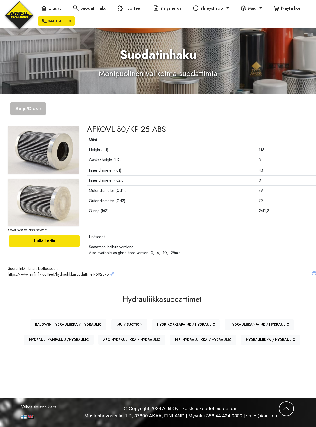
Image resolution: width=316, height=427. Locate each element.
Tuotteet (133, 8)
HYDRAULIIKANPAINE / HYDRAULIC (259, 324)
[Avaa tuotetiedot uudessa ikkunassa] (112, 274)
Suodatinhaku (93, 8)
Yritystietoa (171, 8)
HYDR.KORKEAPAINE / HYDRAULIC (186, 324)
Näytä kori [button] (291, 8)
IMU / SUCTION (129, 324)
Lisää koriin (44, 241)
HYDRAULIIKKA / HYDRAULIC (270, 339)
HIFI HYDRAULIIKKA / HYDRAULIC (203, 339)
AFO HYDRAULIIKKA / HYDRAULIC (131, 339)
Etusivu (55, 8)
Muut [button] (253, 8)
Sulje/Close (28, 108)
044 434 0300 (59, 21)
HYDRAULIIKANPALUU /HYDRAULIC (59, 339)
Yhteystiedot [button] (212, 8)
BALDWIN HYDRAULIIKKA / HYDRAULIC (68, 324)
